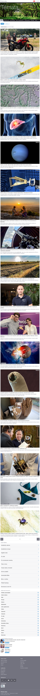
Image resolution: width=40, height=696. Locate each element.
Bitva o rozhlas (4, 579)
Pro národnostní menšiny (7, 560)
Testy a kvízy (4, 564)
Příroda (32, 20)
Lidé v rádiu (22, 663)
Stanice (2, 663)
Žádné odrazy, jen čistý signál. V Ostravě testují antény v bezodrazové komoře (16, 192)
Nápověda (22, 662)
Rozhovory (6, 20)
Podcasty (2, 672)
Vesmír (7, 23)
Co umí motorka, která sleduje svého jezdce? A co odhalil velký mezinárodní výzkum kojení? (19, 51)
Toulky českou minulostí (6, 567)
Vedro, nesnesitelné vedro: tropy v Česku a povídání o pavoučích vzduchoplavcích (17, 278)
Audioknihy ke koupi (5, 549)
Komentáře (12, 20)
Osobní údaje (6, 693)
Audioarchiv (3, 671)
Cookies (2, 693)
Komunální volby (4, 662)
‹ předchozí (1, 539)
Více (36, 20)
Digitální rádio (4, 552)
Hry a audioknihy (20, 20)
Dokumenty (27, 20)
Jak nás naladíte (23, 660)
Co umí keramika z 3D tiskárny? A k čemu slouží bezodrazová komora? (14, 420)
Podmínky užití (12, 693)
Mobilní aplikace (4, 674)
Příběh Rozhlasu (5, 582)
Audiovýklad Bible (5, 575)
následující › (38, 539)
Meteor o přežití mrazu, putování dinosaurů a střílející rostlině (13, 79)
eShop (2, 665)
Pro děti (3, 556)
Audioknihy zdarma (5, 545)
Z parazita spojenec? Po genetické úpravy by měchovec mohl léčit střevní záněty (17, 392)
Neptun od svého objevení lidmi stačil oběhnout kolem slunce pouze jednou (16, 164)
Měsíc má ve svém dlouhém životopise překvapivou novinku (12, 364)
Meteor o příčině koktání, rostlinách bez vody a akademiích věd (13, 448)
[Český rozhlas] (3, 1)
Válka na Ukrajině (4, 660)
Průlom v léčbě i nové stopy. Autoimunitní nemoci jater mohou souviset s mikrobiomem (18, 136)
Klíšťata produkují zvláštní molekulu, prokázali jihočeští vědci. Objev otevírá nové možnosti (19, 533)
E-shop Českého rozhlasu (7, 638)
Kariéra (21, 665)
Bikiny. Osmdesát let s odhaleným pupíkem (9, 505)
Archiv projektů (4, 571)
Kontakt (21, 666)
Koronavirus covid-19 (6, 586)
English (16, 693)
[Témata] (20, 10)
